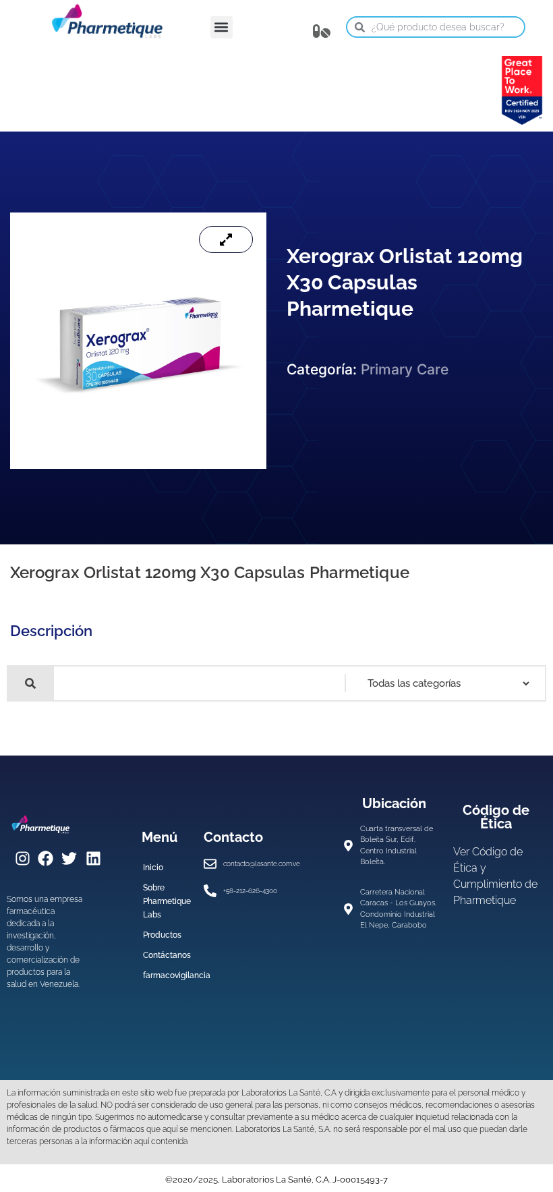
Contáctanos (166, 955)
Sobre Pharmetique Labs (166, 901)
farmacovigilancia (166, 975)
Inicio (153, 867)
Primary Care (404, 369)
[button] (221, 27)
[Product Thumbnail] (226, 239)
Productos (162, 935)
